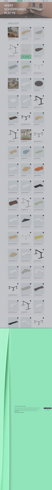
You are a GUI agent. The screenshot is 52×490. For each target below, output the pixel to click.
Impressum (16, 412)
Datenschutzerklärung (21, 412)
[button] (48, 408)
